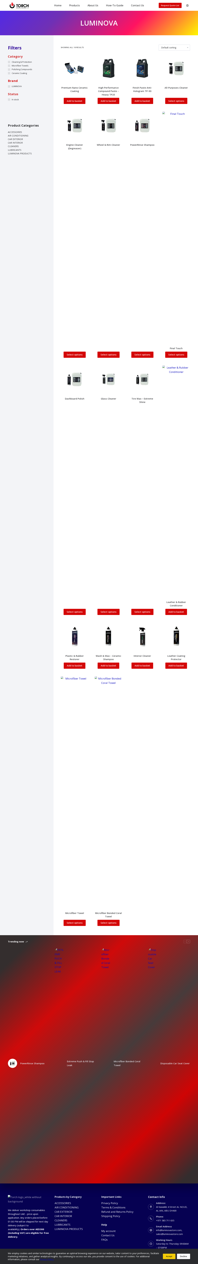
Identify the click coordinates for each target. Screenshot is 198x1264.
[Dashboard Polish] (74, 379)
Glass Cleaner (108, 398)
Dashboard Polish (74, 398)
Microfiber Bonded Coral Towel (127, 1063)
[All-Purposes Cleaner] (176, 68)
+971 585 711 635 (165, 1220)
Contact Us (137, 5)
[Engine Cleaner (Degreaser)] (74, 125)
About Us (93, 5)
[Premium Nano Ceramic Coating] (74, 68)
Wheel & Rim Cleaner (108, 144)
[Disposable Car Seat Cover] (152, 1063)
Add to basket (74, 100)
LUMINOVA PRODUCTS (20, 153)
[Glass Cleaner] (108, 379)
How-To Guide (114, 5)
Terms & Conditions (113, 1207)
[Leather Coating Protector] (176, 636)
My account (108, 1231)
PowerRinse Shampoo (142, 144)
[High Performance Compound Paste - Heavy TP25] (108, 68)
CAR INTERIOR (15, 142)
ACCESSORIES (15, 132)
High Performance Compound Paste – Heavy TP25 (108, 91)
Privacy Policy (109, 1203)
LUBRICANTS (14, 149)
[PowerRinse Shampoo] (142, 125)
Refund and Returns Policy (117, 1211)
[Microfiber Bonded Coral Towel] (108, 791)
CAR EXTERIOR (15, 139)
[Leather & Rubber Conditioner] (176, 480)
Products (74, 5)
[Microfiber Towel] (74, 791)
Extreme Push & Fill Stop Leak (80, 1063)
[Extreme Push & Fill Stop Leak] (59, 1063)
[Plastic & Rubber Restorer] (74, 636)
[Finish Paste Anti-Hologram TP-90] (142, 68)
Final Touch (176, 348)
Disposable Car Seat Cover (175, 1063)
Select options (176, 100)
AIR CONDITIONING (18, 135)
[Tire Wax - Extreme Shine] (142, 379)
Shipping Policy (110, 1216)
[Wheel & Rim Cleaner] (108, 125)
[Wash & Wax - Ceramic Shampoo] (108, 636)
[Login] (187, 5)
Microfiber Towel (74, 913)
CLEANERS (13, 146)
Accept (169, 1256)
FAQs (104, 1239)
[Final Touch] (176, 227)
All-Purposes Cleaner (176, 87)
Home (57, 5)
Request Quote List (170, 5)
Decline (183, 1256)
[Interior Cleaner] (142, 636)
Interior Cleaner (142, 655)
